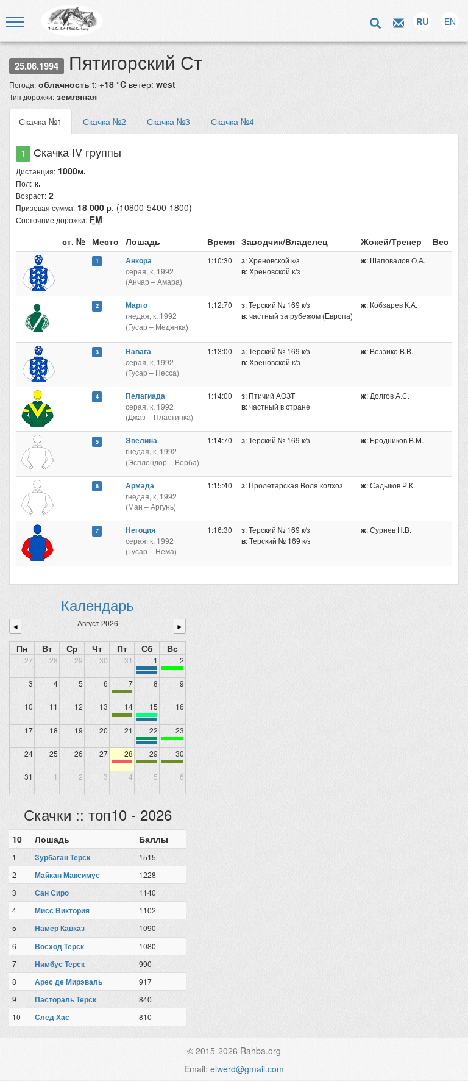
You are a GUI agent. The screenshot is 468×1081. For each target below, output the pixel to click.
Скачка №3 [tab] (168, 121)
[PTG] (172, 668)
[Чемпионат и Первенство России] (146, 742)
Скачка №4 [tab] (232, 121)
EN (450, 21)
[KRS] (146, 715)
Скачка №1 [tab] (40, 121)
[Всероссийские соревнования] (146, 668)
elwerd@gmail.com (247, 1069)
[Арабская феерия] (122, 761)
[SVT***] (146, 738)
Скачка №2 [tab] (104, 121)
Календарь (97, 604)
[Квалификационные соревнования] (146, 672)
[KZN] (122, 691)
